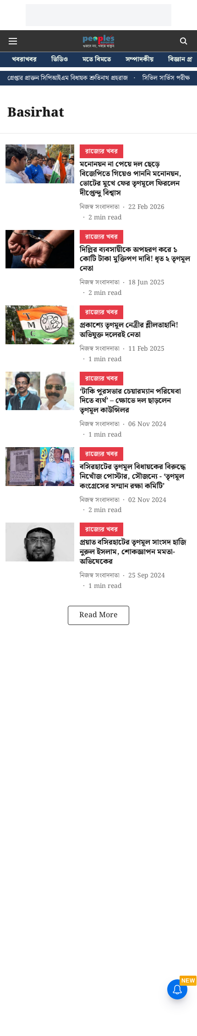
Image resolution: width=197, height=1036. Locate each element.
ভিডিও (59, 59)
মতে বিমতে (96, 59)
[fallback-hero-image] (42, 183)
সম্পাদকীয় (139, 59)
